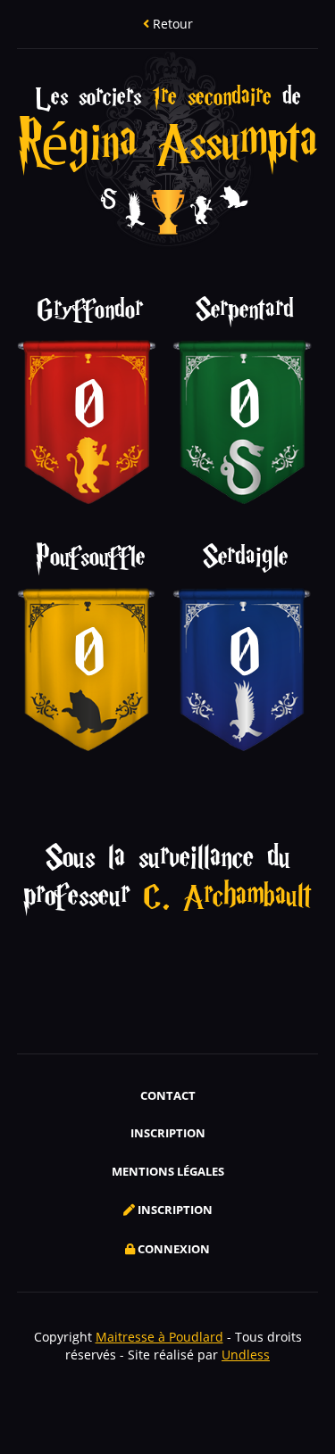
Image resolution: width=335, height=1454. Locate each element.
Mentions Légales (168, 1171)
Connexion (172, 1249)
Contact (168, 1095)
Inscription (167, 1133)
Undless (246, 1354)
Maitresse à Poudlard (159, 1336)
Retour (171, 23)
